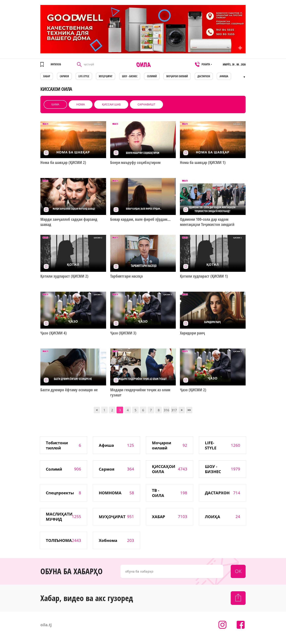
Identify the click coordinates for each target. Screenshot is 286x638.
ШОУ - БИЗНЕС (129, 76)
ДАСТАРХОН (203, 76)
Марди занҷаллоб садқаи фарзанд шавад (68, 222)
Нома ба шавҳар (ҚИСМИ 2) (63, 162)
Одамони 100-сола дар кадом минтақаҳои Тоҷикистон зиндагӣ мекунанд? (207, 222)
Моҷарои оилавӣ (177, 76)
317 (174, 410)
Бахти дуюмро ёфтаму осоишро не (69, 389)
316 (166, 410)
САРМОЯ (64, 76)
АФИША (224, 76)
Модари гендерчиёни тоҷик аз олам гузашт (140, 392)
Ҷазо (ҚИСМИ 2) (193, 389)
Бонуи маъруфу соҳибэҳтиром (135, 162)
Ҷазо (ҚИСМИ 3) (123, 333)
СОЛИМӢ (152, 76)
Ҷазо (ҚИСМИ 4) (53, 333)
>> (189, 410)
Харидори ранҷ (192, 333)
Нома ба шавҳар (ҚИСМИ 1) (203, 162)
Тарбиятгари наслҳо (126, 276)
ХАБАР (46, 76)
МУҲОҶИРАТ (106, 76)
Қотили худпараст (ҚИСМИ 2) (64, 276)
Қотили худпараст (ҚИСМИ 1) (204, 276)
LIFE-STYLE (83, 76)
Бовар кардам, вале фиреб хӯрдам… (140, 219)
